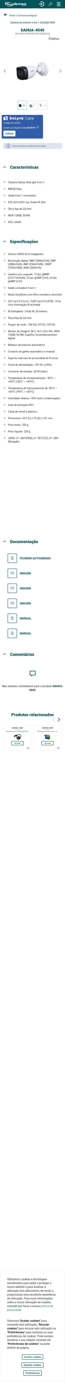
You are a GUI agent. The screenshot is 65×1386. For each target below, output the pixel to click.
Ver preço (17, 743)
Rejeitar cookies (32, 1365)
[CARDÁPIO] (58, 4)
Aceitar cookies (32, 1357)
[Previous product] (5, 71)
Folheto (9, 133)
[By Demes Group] (15, 4)
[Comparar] (28, 748)
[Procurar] (50, 4)
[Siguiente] (59, 719)
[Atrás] (53, 719)
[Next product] (60, 71)
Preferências (32, 1373)
